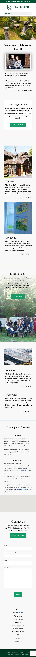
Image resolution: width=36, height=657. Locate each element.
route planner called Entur (21, 489)
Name (5, 545)
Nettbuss (24, 470)
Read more (25, 198)
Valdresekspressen (9, 466)
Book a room (17, 125)
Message (7, 567)
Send (18, 594)
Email (6, 560)
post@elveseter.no (18, 612)
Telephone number (10, 553)
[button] (23, 498)
